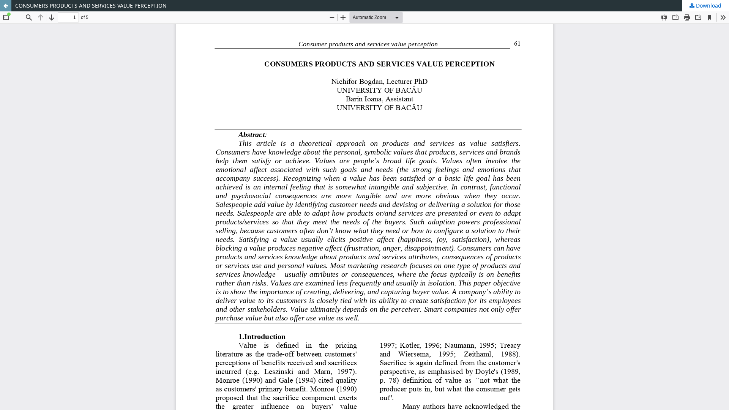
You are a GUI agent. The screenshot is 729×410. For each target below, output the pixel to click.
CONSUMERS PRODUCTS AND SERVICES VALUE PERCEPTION (91, 5)
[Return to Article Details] (5, 5)
